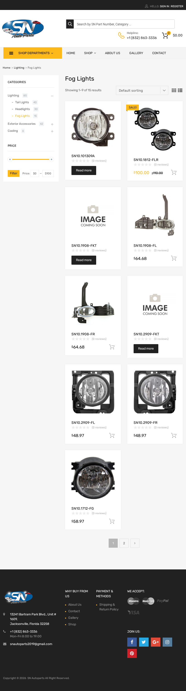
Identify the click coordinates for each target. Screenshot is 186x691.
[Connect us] (132, 642)
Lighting (19, 67)
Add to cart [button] (173, 172)
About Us (112, 53)
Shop (88, 53)
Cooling (13, 130)
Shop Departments (34, 53)
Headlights (22, 109)
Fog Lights (22, 116)
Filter (13, 173)
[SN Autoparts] (22, 39)
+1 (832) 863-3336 (138, 38)
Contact (159, 53)
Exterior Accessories (22, 123)
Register (177, 6)
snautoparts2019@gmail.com (31, 644)
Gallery (136, 53)
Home (70, 53)
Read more (84, 170)
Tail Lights (22, 102)
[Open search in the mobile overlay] (120, 24)
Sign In (164, 6)
